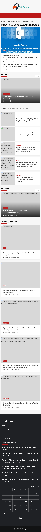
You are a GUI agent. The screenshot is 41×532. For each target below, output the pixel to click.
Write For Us (6, 438)
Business (5, 208)
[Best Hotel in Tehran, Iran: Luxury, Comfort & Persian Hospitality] (8, 176)
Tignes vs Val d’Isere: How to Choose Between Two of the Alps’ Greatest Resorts (25, 149)
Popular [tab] (14, 109)
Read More (5, 69)
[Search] (38, 15)
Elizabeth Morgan (8, 61)
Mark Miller (6, 101)
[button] (3, 15)
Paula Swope (7, 257)
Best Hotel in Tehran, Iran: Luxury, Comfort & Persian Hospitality (25, 179)
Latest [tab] (6, 109)
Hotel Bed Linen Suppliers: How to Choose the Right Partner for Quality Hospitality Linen (26, 164)
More (4, 50)
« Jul (20, 518)
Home (4, 434)
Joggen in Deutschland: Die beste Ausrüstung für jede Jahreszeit (25, 135)
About (4, 425)
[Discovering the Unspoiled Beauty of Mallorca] (20, 90)
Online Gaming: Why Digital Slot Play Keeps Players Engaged (19, 448)
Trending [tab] (25, 109)
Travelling (18, 145)
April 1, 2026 (14, 215)
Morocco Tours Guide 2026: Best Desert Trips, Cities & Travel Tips (20, 480)
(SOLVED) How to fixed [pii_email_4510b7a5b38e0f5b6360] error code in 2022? (20, 57)
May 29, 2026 (15, 407)
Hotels (17, 160)
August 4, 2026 (15, 257)
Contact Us (5, 430)
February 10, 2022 (18, 61)
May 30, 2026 (15, 369)
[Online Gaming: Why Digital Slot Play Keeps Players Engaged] (6, 113)
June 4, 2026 (15, 332)
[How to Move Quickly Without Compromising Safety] (20, 204)
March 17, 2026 (15, 101)
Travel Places (6, 94)
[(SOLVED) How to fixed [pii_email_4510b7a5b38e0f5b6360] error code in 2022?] (20, 40)
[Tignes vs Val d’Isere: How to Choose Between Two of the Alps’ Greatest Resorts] (8, 148)
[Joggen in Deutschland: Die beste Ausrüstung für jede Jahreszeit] (5, 128)
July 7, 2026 (15, 294)
